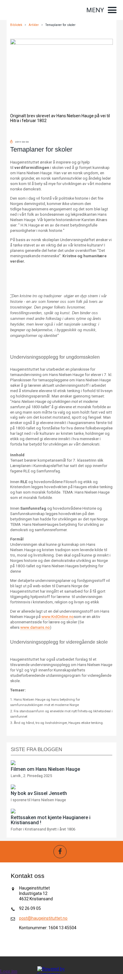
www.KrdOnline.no (57, 616)
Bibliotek (16, 25)
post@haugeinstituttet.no (43, 918)
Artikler (34, 25)
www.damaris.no (35, 627)
